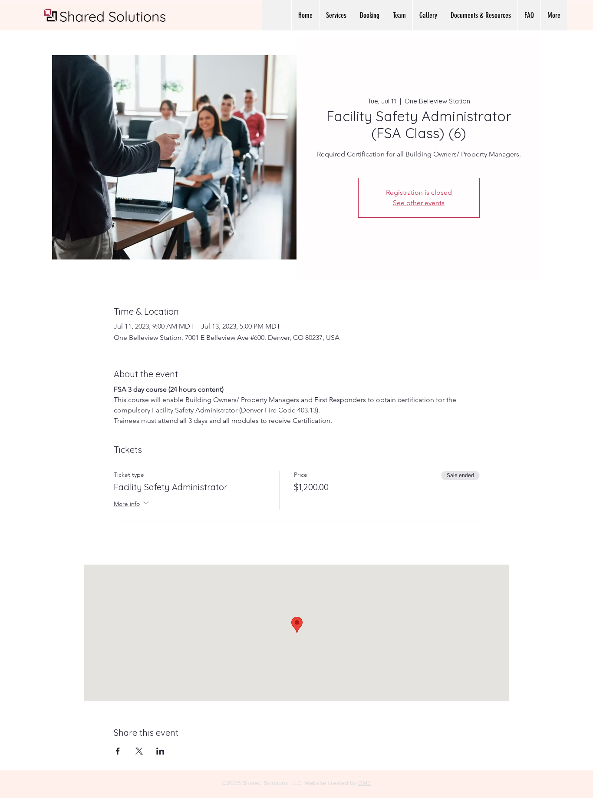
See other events (419, 203)
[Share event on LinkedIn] (160, 751)
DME (364, 782)
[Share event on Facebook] (118, 751)
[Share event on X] (139, 751)
